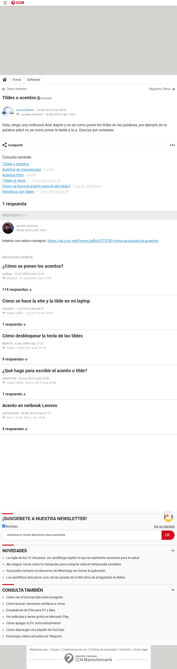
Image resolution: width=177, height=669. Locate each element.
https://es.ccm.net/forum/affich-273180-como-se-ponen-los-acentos (102, 241)
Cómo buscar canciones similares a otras (35, 604)
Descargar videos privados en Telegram (34, 636)
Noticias (11, 526)
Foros (17, 79)
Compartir (15, 145)
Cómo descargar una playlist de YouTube (35, 630)
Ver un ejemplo (164, 526)
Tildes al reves (14, 180)
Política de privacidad (103, 649)
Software (33, 79)
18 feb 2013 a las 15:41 (60, 114)
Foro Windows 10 (46, 180)
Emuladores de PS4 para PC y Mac (30, 610)
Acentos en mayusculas (21, 169)
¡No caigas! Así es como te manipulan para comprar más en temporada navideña (63, 564)
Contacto (125, 649)
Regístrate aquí (39, 649)
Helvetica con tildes (18, 191)
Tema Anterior (17, 89)
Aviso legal (141, 649)
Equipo (55, 649)
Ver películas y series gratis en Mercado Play (37, 616)
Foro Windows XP (55, 191)
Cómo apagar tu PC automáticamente (33, 623)
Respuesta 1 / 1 (14, 215)
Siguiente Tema (159, 89)
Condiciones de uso (75, 649)
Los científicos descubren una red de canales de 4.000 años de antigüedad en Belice (65, 577)
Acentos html (13, 175)
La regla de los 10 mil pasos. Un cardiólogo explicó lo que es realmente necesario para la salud (72, 558)
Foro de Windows (87, 186)
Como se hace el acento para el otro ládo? (36, 186)
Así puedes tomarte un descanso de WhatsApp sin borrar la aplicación (56, 571)
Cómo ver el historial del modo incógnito (34, 597)
